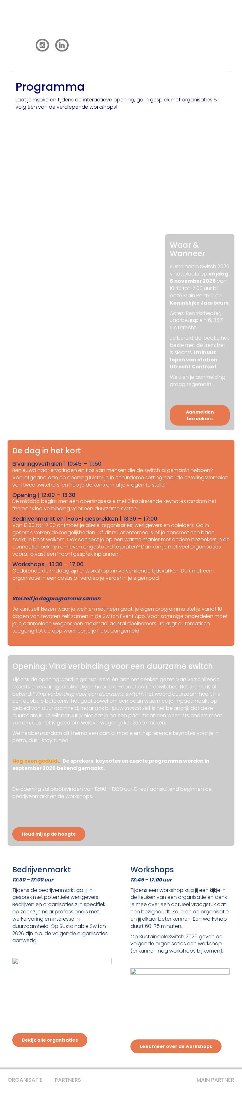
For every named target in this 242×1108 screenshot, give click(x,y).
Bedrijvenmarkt (133, 30)
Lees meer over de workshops (176, 1046)
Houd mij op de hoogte (49, 834)
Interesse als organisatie (193, 45)
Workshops (187, 30)
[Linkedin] (63, 45)
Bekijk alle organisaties (50, 1040)
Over (222, 30)
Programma (78, 30)
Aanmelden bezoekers (112, 45)
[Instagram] (42, 45)
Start (40, 30)
